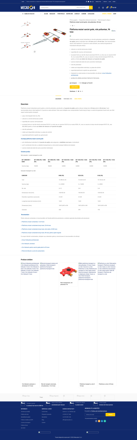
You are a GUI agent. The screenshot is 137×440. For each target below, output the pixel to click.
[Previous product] (71, 26)
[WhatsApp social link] (93, 1)
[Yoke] (27, 397)
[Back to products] (73, 26)
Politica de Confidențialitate (99, 411)
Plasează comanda (46, 414)
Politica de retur (25, 414)
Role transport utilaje (104, 20)
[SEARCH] (91, 7)
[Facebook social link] (86, 1)
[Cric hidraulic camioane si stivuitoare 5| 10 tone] (30, 322)
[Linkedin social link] (91, 1)
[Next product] (74, 26)
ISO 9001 (23, 428)
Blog (43, 419)
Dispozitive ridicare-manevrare (87, 20)
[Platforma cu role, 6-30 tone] (107, 322)
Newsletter (44, 417)
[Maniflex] (109, 397)
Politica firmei (24, 425)
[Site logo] (28, 7)
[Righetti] (55, 397)
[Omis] (82, 397)
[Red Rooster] (68, 397)
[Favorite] (103, 7)
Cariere (43, 422)
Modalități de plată (25, 417)
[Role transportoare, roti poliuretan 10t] (68, 272)
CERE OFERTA (74, 87)
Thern (41, 397)
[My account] (99, 7)
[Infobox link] (32, 404)
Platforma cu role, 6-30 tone (106, 384)
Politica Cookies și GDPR (27, 419)
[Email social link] (88, 1)
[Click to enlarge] (35, 52)
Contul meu (44, 411)
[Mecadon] (96, 397)
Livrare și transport (25, 422)
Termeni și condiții (25, 411)
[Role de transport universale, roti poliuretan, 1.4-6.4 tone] (49, 322)
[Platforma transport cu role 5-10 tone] (88, 322)
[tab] (58, 98)
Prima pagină (73, 20)
